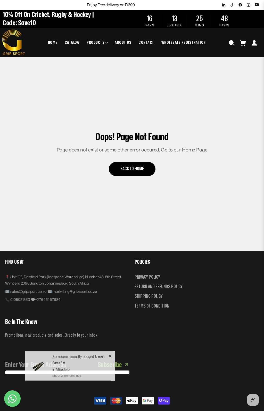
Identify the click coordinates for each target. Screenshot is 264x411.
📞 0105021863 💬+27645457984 (32, 299)
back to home (132, 169)
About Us (123, 43)
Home (52, 43)
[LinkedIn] (224, 5)
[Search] (231, 42)
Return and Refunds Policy (159, 287)
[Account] (254, 42)
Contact (146, 43)
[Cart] (242, 42)
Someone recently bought (73, 361)
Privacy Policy (147, 277)
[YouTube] (257, 5)
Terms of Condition (152, 306)
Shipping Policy (149, 296)
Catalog (72, 43)
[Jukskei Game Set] (38, 371)
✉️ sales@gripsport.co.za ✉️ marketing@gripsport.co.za (51, 291)
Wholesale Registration (183, 43)
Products (95, 43)
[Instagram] (248, 5)
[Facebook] (240, 5)
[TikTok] (232, 5)
